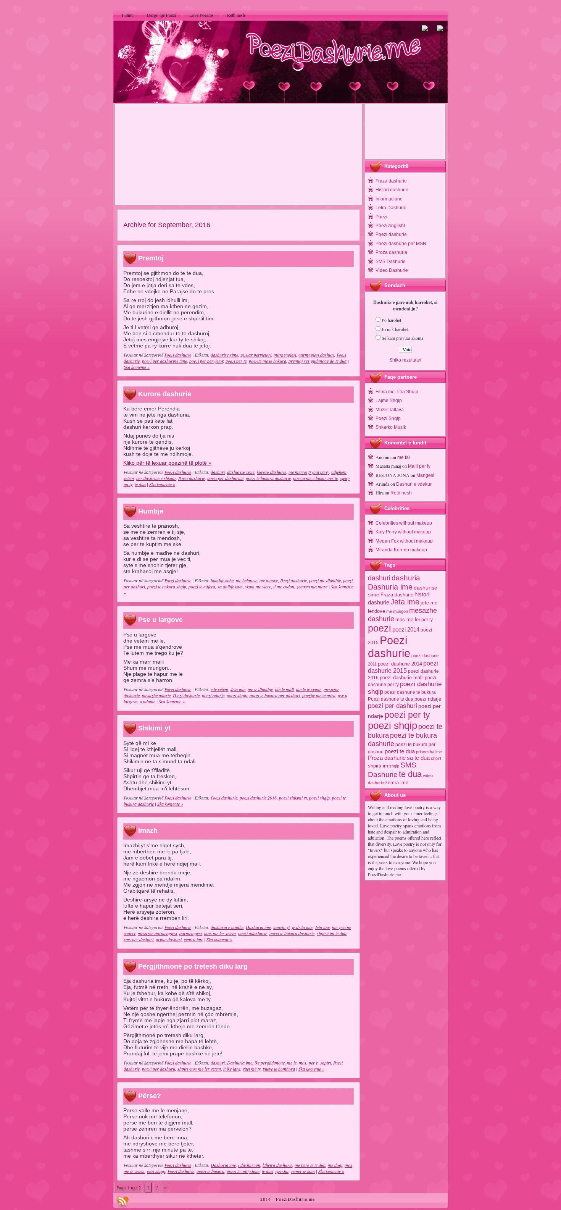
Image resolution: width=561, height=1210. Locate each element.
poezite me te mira (318, 695)
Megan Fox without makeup (404, 541)
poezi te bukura (210, 1171)
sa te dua (418, 758)
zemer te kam (303, 1171)
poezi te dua (400, 751)
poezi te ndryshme (243, 1171)
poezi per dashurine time (164, 361)
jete (425, 603)
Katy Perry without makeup (403, 532)
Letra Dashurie (391, 207)
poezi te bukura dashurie (268, 478)
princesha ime (429, 752)
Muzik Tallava (390, 409)
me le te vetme (308, 689)
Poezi (381, 217)
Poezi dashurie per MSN (401, 243)
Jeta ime (238, 689)
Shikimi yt (154, 728)
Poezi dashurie (177, 355)
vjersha (282, 1171)
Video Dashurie (392, 270)
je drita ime (302, 927)
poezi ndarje (213, 695)
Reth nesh (401, 493)
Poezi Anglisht (390, 225)
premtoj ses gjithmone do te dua (318, 361)
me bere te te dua (310, 1165)
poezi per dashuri (392, 705)
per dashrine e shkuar (156, 478)
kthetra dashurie (277, 1165)
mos (302, 1063)
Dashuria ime (258, 927)
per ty (427, 619)
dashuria (406, 578)
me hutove (269, 580)
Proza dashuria (391, 252)
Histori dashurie (392, 189)
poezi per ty (407, 715)
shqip (394, 766)
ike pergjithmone (270, 1063)
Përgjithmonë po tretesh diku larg (193, 966)
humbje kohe (222, 580)
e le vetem (219, 689)
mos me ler (407, 619)
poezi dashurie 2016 (258, 798)
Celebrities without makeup (404, 523)
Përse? (149, 1096)
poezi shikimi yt (293, 798)
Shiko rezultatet (405, 360)
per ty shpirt (320, 1063)
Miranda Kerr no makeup (401, 549)
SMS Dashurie (391, 261)
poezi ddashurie (252, 933)
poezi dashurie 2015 (403, 667)
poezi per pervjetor (206, 361)
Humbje (150, 511)
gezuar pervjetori (255, 355)
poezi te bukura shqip (166, 586)
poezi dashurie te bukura (410, 692)
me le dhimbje (260, 689)
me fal (403, 457)
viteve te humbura (279, 1069)
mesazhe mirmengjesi (157, 933)
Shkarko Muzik (391, 427)
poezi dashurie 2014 (400, 664)
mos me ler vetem (220, 933)
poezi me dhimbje (325, 580)
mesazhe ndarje (156, 695)
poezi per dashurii (158, 1069)
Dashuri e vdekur (414, 484)
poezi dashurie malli (402, 677)
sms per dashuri (138, 939)
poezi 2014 (405, 629)
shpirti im (378, 766)
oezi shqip (156, 1171)
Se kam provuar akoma (402, 338)
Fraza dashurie (391, 181)
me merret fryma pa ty (309, 472)
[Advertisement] (238, 154)
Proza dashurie (387, 757)
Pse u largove (160, 620)
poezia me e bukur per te (315, 478)
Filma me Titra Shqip (397, 391)
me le (292, 1063)
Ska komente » (137, 367)
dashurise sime (224, 355)
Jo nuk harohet (395, 329)
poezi (379, 628)
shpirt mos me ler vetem (199, 1069)
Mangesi (425, 475)
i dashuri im (249, 1165)
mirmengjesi (285, 355)
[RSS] (122, 1202)
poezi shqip (237, 695)
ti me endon (283, 586)
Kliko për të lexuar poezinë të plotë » (167, 463)
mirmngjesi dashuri (316, 355)
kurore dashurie (271, 472)
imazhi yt (281, 927)
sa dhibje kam (230, 586)
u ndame (147, 701)
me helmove (246, 580)
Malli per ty (419, 466)
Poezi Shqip (388, 418)
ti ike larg (231, 1069)
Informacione (389, 199)
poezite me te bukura (267, 361)
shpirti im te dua (332, 933)
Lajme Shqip (389, 400)
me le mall (284, 689)
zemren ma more (312, 586)
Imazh (148, 831)
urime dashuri (169, 939)
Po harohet (391, 320)
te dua (140, 484)
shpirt (436, 758)
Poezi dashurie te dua (390, 699)
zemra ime (193, 939)
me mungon (397, 611)
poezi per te (236, 361)
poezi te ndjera (202, 586)
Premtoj (151, 258)
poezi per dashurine (225, 478)
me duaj (335, 1165)
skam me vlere (258, 586)
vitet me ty (252, 1069)
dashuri (218, 472)
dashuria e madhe (227, 927)
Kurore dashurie (164, 394)
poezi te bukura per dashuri (275, 695)
